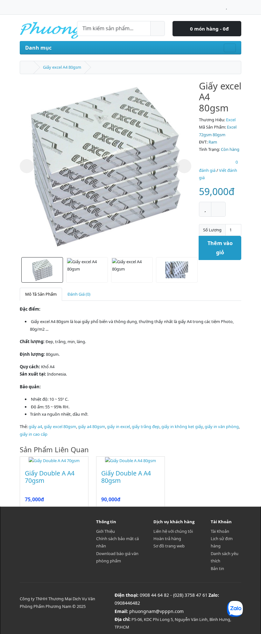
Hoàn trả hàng (167, 538)
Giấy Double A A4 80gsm (126, 477)
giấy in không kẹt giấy (182, 426)
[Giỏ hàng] (232, 5)
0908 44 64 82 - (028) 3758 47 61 (174, 595)
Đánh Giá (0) (78, 294)
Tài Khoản (220, 531)
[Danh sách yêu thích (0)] (226, 5)
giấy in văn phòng (222, 426)
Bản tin (217, 568)
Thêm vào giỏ (220, 248)
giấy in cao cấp (33, 434)
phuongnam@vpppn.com (156, 611)
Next (184, 166)
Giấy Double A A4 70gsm (49, 477)
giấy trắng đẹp (145, 426)
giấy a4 (35, 426)
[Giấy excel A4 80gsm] (105, 166)
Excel (231, 120)
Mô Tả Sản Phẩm (41, 294)
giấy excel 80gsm (60, 426)
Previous (27, 166)
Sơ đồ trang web (169, 546)
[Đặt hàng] (239, 5)
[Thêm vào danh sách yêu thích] (205, 209)
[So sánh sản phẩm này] (218, 209)
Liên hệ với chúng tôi (173, 531)
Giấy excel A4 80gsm (62, 67)
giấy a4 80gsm (91, 426)
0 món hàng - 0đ (209, 28)
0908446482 (127, 603)
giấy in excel (118, 426)
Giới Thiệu (105, 531)
